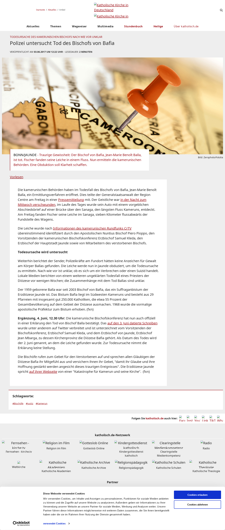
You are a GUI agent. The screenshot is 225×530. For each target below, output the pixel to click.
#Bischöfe (18, 403)
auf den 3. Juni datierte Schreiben (132, 323)
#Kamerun (41, 403)
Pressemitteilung (71, 199)
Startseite (40, 9)
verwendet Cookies (54, 523)
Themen (55, 26)
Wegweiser (79, 26)
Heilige (158, 26)
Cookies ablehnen (197, 504)
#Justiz (29, 403)
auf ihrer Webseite (43, 371)
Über (186, 26)
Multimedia (105, 26)
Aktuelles (52, 9)
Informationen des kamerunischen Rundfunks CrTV (92, 228)
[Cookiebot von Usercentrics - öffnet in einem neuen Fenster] (21, 523)
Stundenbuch (133, 26)
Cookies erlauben (197, 494)
